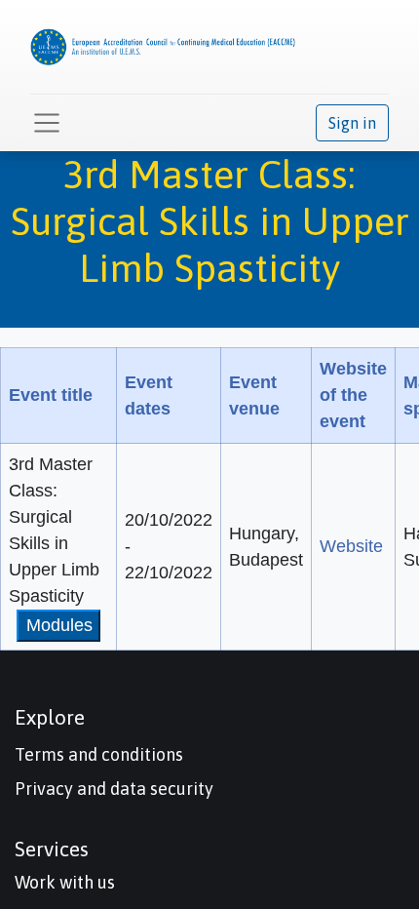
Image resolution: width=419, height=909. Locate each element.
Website (351, 546)
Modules (59, 625)
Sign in (352, 123)
